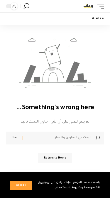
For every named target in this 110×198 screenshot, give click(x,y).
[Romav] (88, 6)
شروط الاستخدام (68, 188)
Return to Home (55, 158)
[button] (21, 185)
